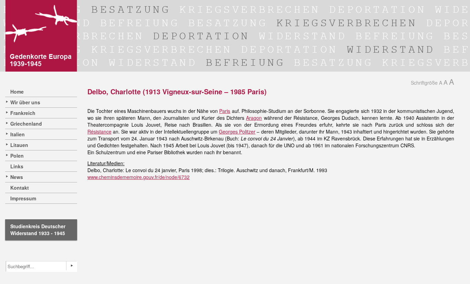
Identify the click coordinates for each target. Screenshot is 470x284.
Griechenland (26, 123)
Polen (17, 155)
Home (17, 91)
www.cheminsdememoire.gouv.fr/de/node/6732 (138, 176)
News (16, 176)
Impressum (23, 198)
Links (16, 166)
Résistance (99, 131)
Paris (224, 110)
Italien (17, 134)
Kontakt (19, 187)
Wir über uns (25, 102)
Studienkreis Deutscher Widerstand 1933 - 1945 (37, 229)
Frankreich (22, 112)
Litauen (19, 144)
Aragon (254, 117)
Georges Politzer (237, 131)
